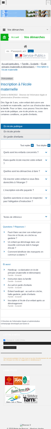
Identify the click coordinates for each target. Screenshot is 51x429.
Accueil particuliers (11, 64)
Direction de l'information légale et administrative (21, 321)
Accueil (15, 37)
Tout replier (25, 145)
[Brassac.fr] (26, 15)
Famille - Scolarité (30, 64)
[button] (25, 152)
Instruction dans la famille (19, 279)
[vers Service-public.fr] (30, 56)
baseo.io (26, 324)
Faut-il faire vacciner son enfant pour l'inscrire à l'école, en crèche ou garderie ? (24, 235)
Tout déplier (41, 145)
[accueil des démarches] (25, 46)
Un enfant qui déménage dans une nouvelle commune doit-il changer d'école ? (23, 245)
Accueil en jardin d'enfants (20, 285)
